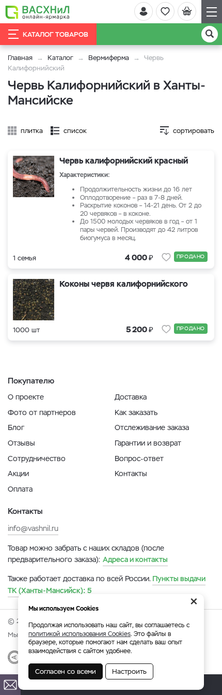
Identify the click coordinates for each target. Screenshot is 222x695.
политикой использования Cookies (79, 634)
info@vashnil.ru (33, 528)
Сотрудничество (37, 458)
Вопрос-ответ (139, 458)
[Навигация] (211, 11)
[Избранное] (165, 11)
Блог (16, 427)
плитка (32, 130)
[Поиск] (209, 34)
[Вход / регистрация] (143, 11)
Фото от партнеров (42, 412)
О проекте (26, 397)
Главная (20, 57)
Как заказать (136, 412)
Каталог (60, 57)
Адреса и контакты (135, 559)
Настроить (129, 671)
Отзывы (21, 443)
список (75, 130)
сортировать (193, 130)
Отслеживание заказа (152, 427)
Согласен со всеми (65, 671)
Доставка (131, 397)
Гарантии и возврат (148, 443)
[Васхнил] (37, 12)
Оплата (20, 489)
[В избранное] (166, 257)
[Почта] (10, 684)
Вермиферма (108, 57)
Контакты (131, 473)
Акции (18, 473)
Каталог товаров (55, 34)
